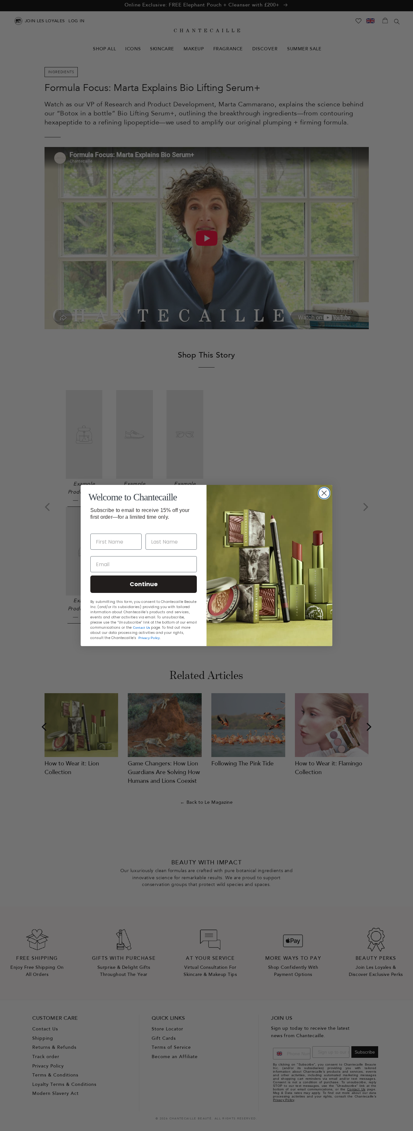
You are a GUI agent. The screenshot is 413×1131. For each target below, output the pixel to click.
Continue (144, 584)
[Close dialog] (324, 493)
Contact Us (141, 627)
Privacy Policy (149, 638)
